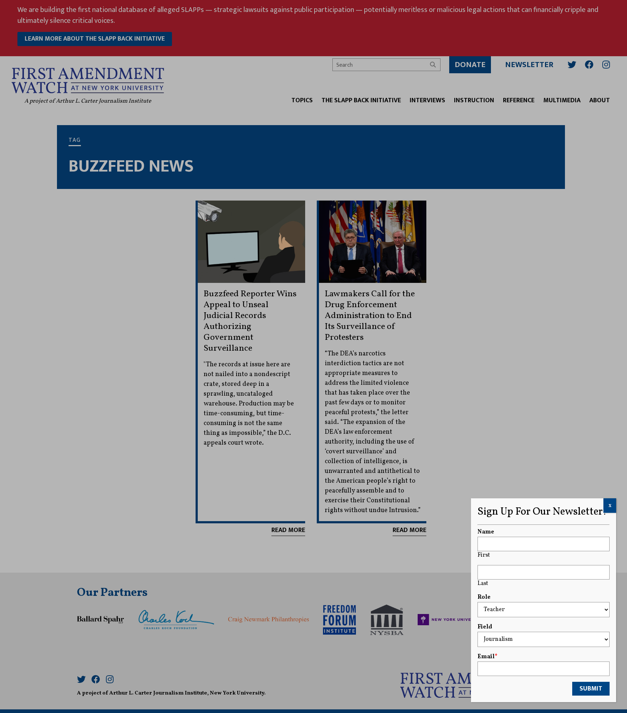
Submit (590, 688)
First (484, 555)
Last (483, 584)
